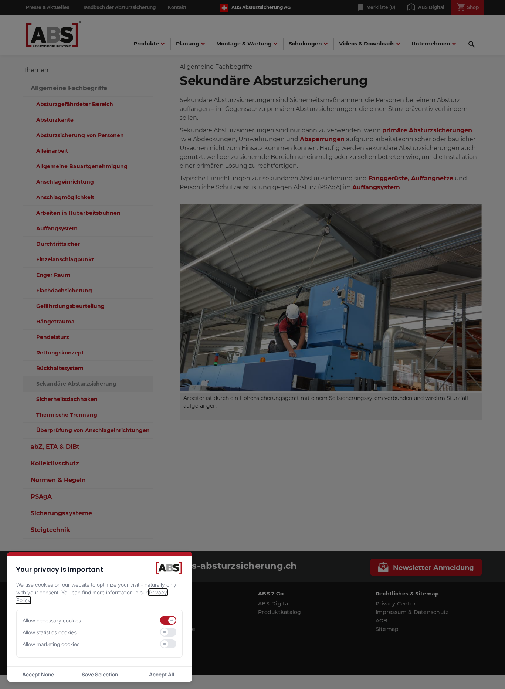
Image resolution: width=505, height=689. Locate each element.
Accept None (38, 674)
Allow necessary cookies (52, 620)
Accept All (161, 674)
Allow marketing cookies (51, 644)
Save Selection (100, 674)
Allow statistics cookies (50, 632)
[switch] (168, 620)
